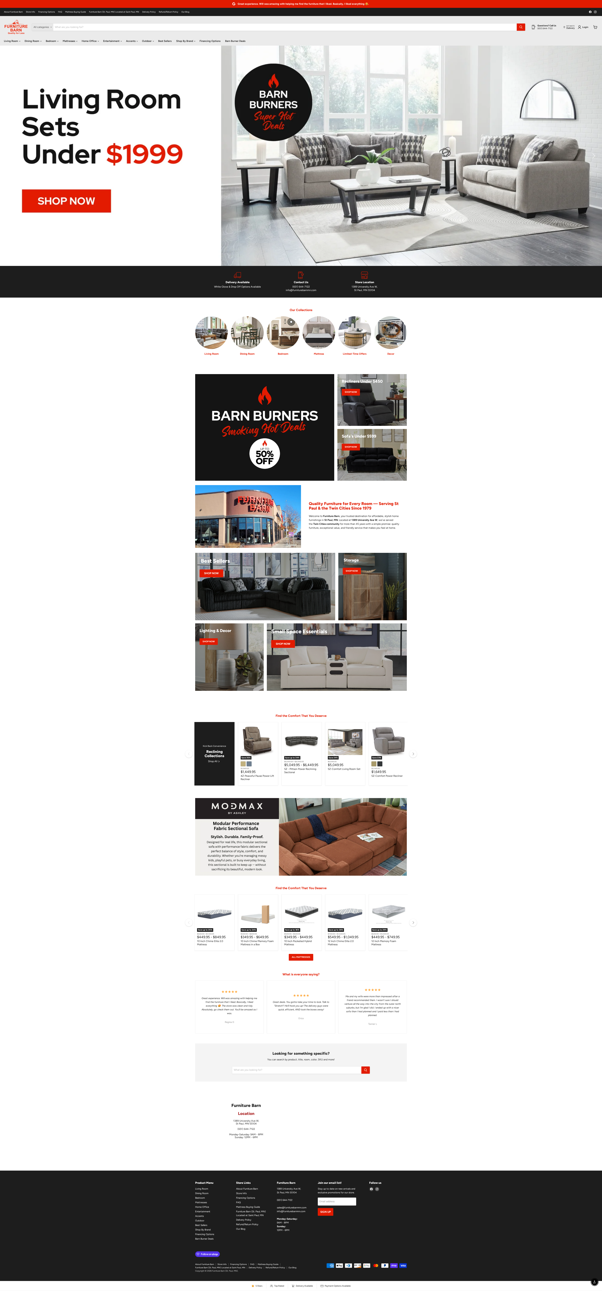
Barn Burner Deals (235, 41)
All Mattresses (301, 957)
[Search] (521, 27)
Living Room (11, 41)
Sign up (325, 1211)
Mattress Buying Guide (75, 12)
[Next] (413, 754)
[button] (8, 156)
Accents (131, 41)
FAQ (60, 12)
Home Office (89, 41)
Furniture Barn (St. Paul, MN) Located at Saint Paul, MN (114, 12)
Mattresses (69, 41)
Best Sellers (165, 41)
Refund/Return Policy (168, 12)
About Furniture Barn (13, 12)
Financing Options (46, 12)
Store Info (30, 12)
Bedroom (51, 41)
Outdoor (147, 41)
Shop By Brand (185, 41)
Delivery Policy (149, 12)
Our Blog (185, 12)
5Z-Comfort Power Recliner (387, 775)
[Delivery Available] (237, 282)
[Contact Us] (301, 282)
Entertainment (111, 41)
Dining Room (32, 41)
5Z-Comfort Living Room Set (344, 768)
